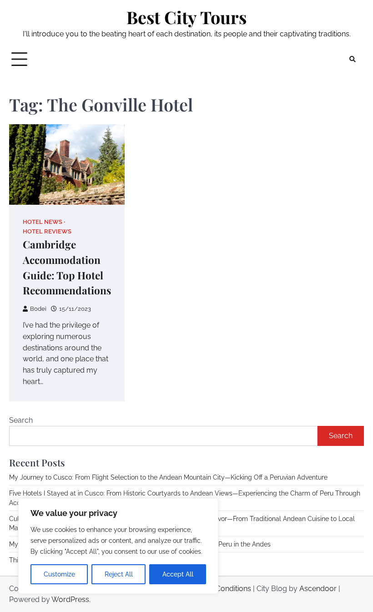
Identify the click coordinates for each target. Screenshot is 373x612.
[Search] (352, 59)
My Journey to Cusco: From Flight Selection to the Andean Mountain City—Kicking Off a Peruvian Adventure (168, 477)
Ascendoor (318, 588)
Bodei (38, 308)
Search (21, 420)
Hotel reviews (47, 231)
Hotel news (42, 221)
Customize (59, 574)
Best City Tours (186, 17)
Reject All (119, 574)
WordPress (70, 599)
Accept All (177, 574)
